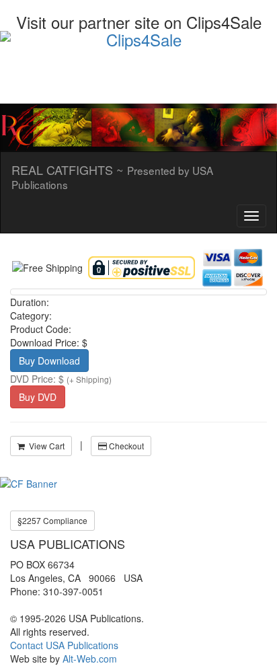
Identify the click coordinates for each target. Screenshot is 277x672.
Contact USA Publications (64, 645)
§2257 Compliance (52, 520)
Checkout (125, 445)
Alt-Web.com (90, 658)
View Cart (45, 445)
